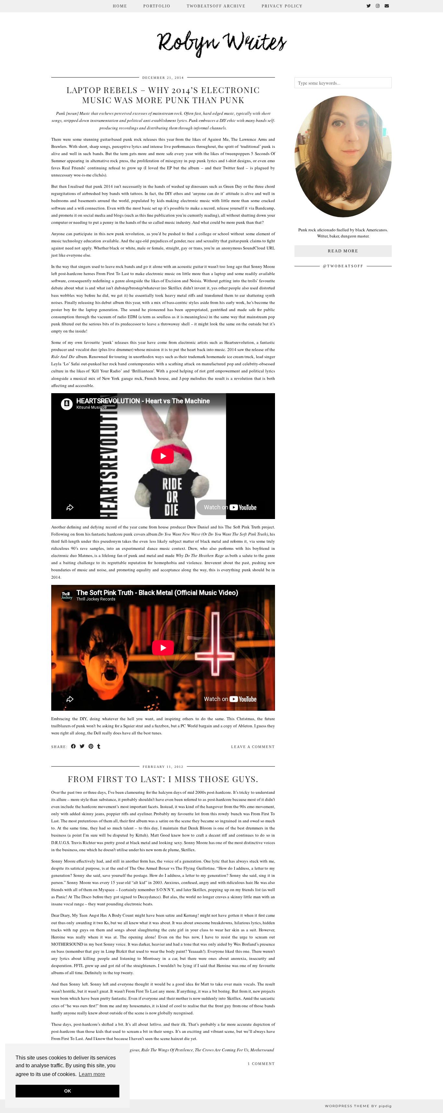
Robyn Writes (221, 43)
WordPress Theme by (358, 1106)
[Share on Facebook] (73, 747)
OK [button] (67, 1091)
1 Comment (261, 1064)
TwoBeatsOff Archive (216, 6)
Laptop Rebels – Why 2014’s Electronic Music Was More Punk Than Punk (163, 94)
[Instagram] (378, 6)
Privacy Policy (282, 6)
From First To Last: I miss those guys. (163, 778)
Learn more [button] (92, 1074)
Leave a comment (253, 747)
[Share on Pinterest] (91, 747)
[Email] (387, 6)
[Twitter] (368, 6)
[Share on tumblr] (99, 747)
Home (120, 6)
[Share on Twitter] (82, 747)
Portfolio (157, 6)
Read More (343, 250)
